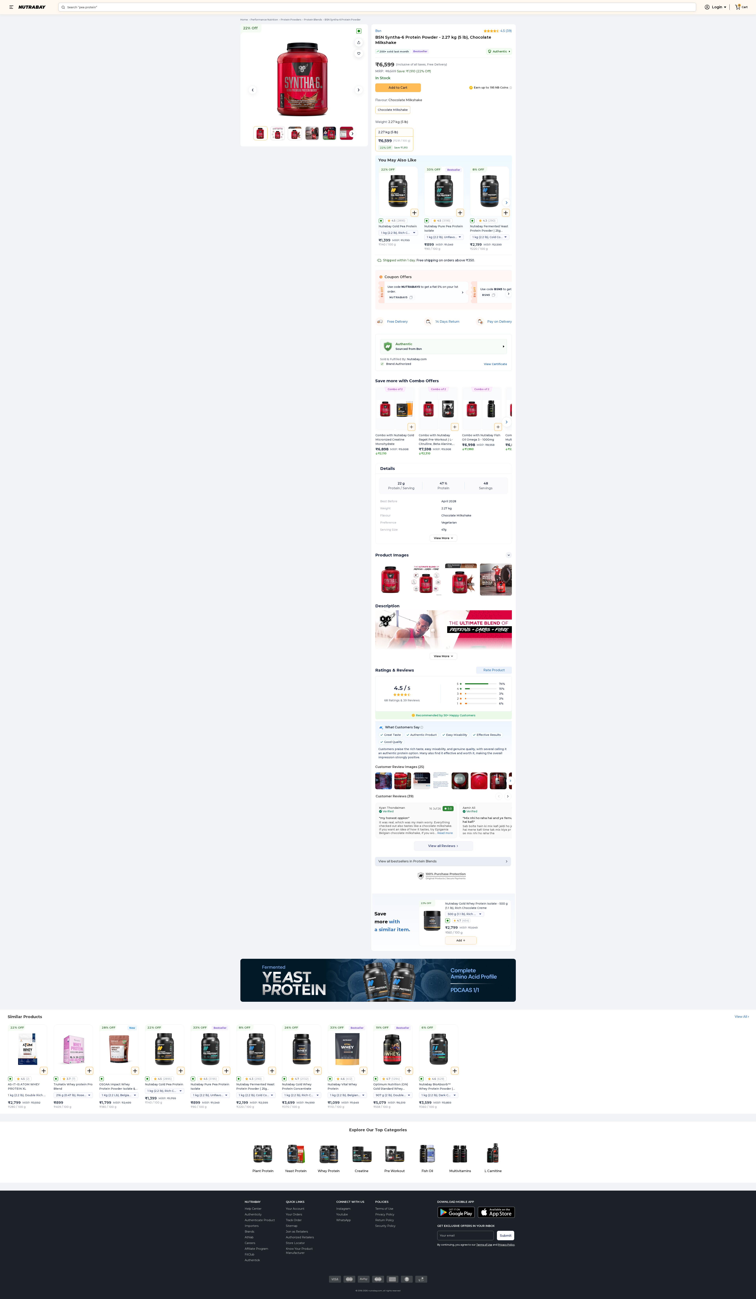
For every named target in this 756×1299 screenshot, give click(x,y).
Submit (505, 1235)
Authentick (252, 1260)
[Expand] (509, 555)
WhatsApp (343, 1220)
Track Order (294, 1220)
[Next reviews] (507, 796)
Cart (745, 7)
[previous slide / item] (252, 90)
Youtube (342, 1214)
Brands (249, 1231)
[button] (358, 53)
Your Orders (294, 1214)
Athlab (249, 1237)
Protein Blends (313, 19)
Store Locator (295, 1243)
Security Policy (385, 1226)
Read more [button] (445, 833)
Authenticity (253, 1214)
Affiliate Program (256, 1249)
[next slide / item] (358, 90)
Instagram (343, 1208)
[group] (395, 421)
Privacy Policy (384, 1214)
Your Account (295, 1208)
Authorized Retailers (300, 1237)
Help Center (253, 1208)
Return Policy (384, 1220)
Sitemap (291, 1226)
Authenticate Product (260, 1220)
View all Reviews (441, 846)
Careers (250, 1243)
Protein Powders (291, 19)
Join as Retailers (297, 1231)
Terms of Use (384, 1208)
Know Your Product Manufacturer (299, 1251)
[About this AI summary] (421, 727)
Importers (251, 1226)
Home (244, 19)
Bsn (378, 31)
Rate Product (494, 670)
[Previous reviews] (498, 796)
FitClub (249, 1254)
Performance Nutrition (264, 19)
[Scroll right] (509, 294)
